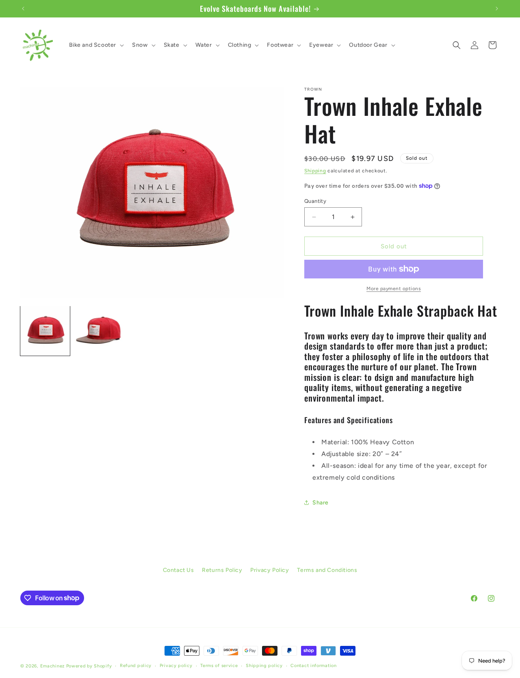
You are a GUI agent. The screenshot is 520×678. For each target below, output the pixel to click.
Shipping (315, 171)
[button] (96, 45)
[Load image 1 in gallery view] (45, 331)
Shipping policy (264, 665)
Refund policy (136, 665)
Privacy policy (176, 665)
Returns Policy (222, 570)
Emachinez (52, 666)
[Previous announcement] (23, 8)
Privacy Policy (269, 570)
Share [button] (320, 502)
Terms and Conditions (327, 570)
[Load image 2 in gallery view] (99, 331)
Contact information (313, 665)
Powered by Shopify (89, 666)
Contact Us (178, 570)
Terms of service (219, 665)
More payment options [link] (393, 288)
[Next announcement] (497, 8)
